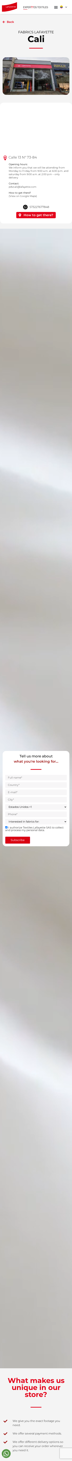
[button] (56, 7)
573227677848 (39, 207)
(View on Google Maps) (23, 196)
